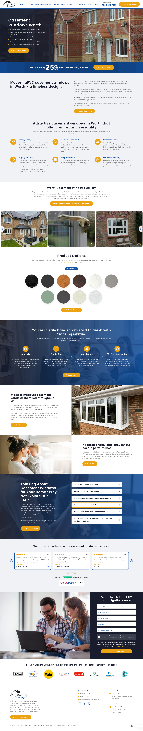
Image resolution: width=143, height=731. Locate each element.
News (96, 4)
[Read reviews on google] (48, 566)
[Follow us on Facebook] (80, 704)
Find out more (19, 425)
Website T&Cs (38, 725)
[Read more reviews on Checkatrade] (71, 583)
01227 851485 (84, 697)
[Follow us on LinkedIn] (89, 704)
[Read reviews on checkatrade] (87, 566)
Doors (31, 4)
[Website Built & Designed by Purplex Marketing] (131, 725)
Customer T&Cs (49, 725)
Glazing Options (66, 4)
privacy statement (122, 646)
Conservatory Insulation (43, 4)
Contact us (68, 262)
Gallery (90, 4)
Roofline (56, 4)
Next (140, 229)
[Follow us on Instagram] (84, 704)
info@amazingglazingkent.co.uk (90, 700)
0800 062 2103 (109, 5)
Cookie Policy (61, 725)
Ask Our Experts (32, 528)
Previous (2, 229)
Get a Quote (72, 375)
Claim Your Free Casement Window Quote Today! (71, 204)
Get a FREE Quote (130, 4)
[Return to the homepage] (9, 4)
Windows (23, 4)
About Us (82, 4)
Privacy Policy (72, 725)
